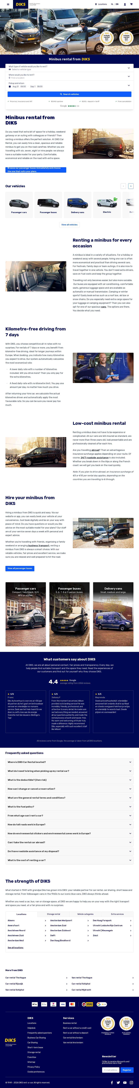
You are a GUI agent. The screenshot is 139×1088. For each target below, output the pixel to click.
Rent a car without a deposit (75, 1033)
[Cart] (131, 4)
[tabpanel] (69, 934)
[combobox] (69, 68)
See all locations (15, 948)
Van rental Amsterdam (73, 1042)
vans (103, 307)
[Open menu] (8, 4)
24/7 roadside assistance (95, 457)
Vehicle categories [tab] (85, 914)
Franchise (32, 1057)
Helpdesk (31, 1028)
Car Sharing (33, 1042)
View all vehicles (69, 225)
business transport (38, 545)
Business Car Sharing (37, 1038)
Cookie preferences (36, 1072)
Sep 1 (32, 86)
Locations (32, 1023)
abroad (95, 450)
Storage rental (34, 1052)
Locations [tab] (21, 914)
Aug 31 (16, 86)
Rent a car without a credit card (77, 1028)
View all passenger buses (20, 568)
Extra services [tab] (117, 914)
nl (112, 4)
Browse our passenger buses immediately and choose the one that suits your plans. (34, 170)
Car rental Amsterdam (73, 1038)
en (117, 4)
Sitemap (31, 1062)
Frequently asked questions (40, 1033)
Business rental (70, 1023)
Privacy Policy (34, 1067)
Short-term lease (35, 1047)
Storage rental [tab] (53, 914)
